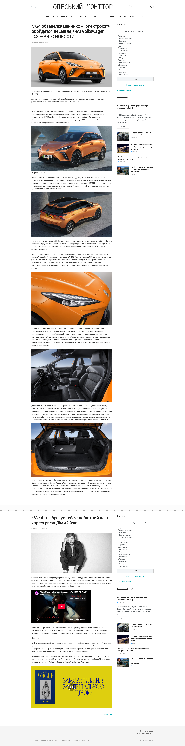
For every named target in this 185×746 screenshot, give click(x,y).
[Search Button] (151, 7)
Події (86, 16)
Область (63, 16)
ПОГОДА (140, 16)
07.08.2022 (34, 42)
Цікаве (131, 16)
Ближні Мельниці (125, 38)
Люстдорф (123, 55)
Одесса (54, 16)
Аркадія (122, 36)
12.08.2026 (121, 111)
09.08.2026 (135, 152)
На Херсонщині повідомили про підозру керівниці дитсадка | (142, 169)
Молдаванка (123, 58)
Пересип (122, 60)
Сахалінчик (123, 70)
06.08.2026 (122, 162)
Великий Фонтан (125, 43)
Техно (112, 16)
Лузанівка (122, 53)
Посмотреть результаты (135, 85)
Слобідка (122, 72)
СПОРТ (93, 16)
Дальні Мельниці (125, 46)
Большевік (123, 41)
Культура (102, 16)
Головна (45, 16)
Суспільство (75, 16)
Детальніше (123, 126)
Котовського (123, 65)
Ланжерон (123, 48)
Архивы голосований (124, 90)
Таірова (122, 67)
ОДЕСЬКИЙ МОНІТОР (83, 7)
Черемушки (123, 74)
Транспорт (122, 16)
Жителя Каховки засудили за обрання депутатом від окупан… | (141, 147)
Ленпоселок (123, 50)
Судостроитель (124, 62)
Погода (34, 7)
